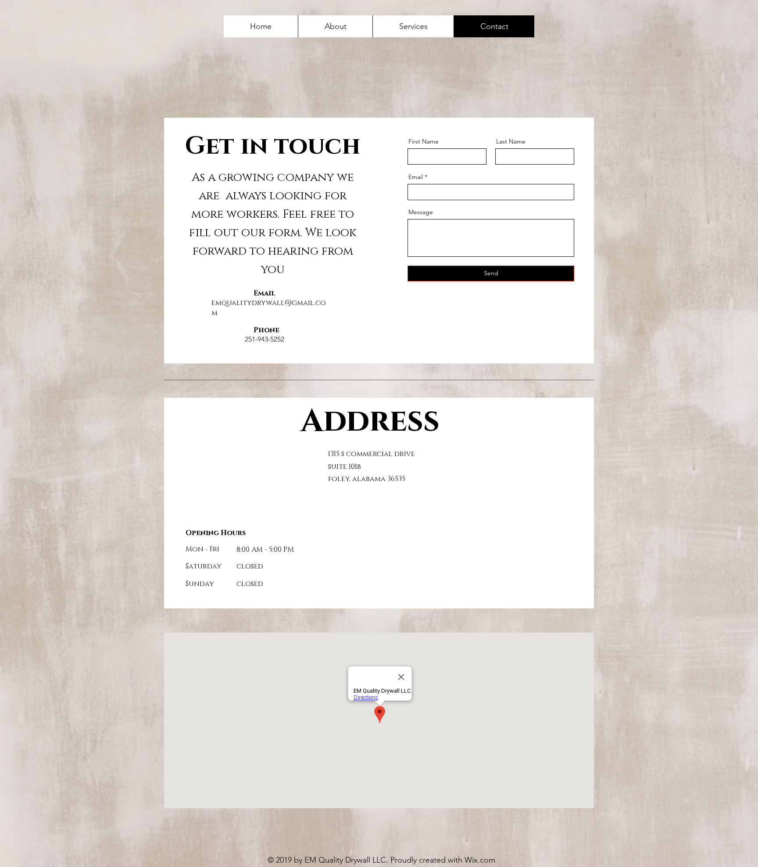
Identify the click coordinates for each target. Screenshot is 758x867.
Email (415, 177)
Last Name (511, 141)
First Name (423, 141)
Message (420, 212)
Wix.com (480, 860)
